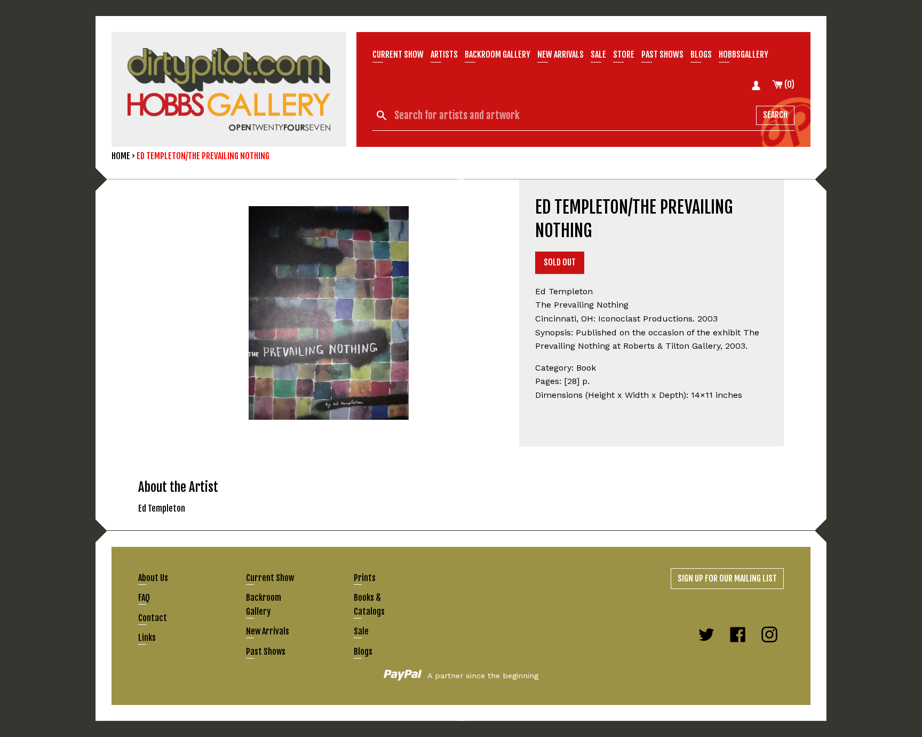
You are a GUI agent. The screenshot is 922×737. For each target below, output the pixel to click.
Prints (365, 578)
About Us (153, 578)
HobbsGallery (743, 54)
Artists (444, 54)
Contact (152, 618)
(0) (788, 84)
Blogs (701, 54)
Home (121, 156)
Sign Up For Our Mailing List (727, 578)
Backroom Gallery (497, 54)
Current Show (398, 54)
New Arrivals (267, 631)
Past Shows (662, 54)
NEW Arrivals (560, 54)
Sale (598, 54)
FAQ (144, 597)
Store (623, 54)
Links (147, 637)
